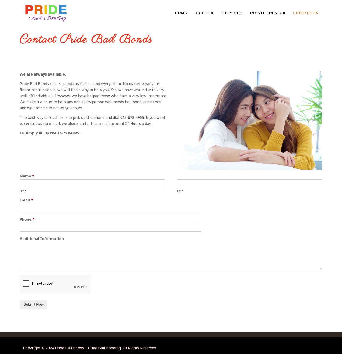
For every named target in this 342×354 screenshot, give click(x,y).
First (23, 191)
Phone (27, 219)
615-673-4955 (132, 117)
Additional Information (42, 238)
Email (26, 200)
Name (27, 176)
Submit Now (33, 304)
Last (180, 191)
